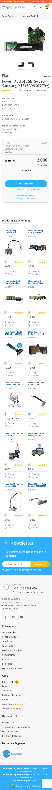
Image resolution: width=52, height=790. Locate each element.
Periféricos (7, 663)
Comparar (20, 189)
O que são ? (14, 704)
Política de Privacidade (12, 695)
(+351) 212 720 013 (32, 774)
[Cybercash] (13, 786)
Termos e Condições (31, 569)
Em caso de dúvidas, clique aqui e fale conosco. (26, 197)
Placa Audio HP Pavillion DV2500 (35, 282)
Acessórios (7, 659)
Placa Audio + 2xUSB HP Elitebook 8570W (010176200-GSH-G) (13, 334)
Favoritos (35, 189)
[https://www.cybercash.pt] (15, 7)
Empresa (6, 686)
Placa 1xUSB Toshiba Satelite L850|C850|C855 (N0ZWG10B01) (13, 436)
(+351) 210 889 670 (25, 588)
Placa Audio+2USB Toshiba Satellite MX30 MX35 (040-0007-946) (12, 284)
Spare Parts (7, 16)
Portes (5, 699)
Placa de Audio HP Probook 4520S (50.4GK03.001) (36, 435)
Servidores (7, 641)
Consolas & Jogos (10, 636)
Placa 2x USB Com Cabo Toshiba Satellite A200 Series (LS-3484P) (37, 385)
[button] (35, 7)
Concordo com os (23, 569)
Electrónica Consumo (12, 668)
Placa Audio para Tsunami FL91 (11, 231)
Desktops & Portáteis (12, 650)
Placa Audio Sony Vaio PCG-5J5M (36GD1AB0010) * (35, 232)
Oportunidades (9, 632)
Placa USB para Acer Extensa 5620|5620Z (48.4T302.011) (37, 486)
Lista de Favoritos (10, 731)
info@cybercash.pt (10, 602)
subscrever (40, 564)
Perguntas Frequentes (12, 735)
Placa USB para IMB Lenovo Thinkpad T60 (13, 383)
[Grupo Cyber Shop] (34, 786)
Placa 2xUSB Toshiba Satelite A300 (13, 485)
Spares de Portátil (29, 16)
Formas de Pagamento (15, 743)
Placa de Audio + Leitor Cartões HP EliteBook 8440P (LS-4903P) (37, 335)
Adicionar (28, 183)
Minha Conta (8, 722)
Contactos (7, 690)
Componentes (8, 654)
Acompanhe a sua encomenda (16, 727)
